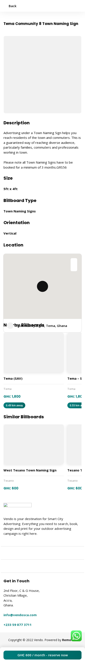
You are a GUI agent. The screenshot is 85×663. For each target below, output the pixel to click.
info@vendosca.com (20, 615)
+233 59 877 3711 (17, 624)
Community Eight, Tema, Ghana (42, 325)
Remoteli (69, 640)
